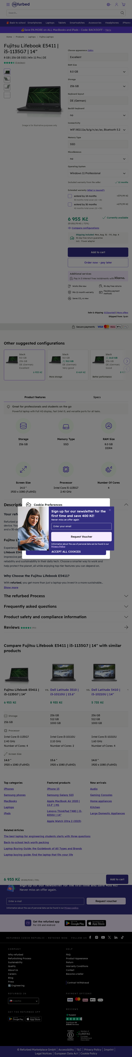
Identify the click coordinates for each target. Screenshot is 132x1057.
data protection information (62, 525)
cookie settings (93, 521)
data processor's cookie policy (43, 528)
